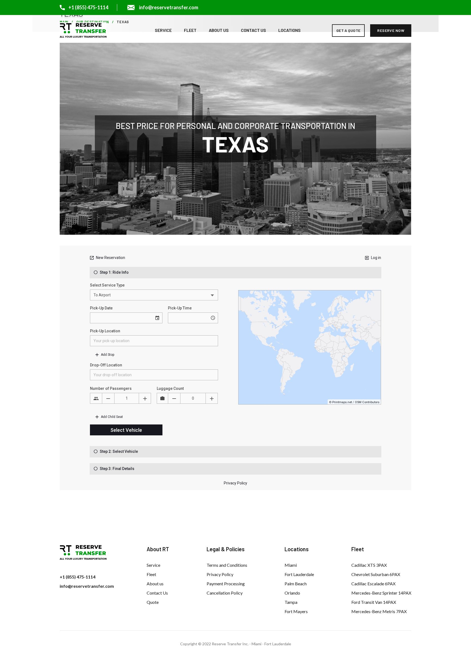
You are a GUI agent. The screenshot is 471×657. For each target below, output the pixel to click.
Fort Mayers (296, 611)
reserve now (390, 30)
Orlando (292, 592)
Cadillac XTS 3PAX (369, 565)
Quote (153, 602)
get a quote (348, 30)
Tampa (291, 602)
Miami (291, 565)
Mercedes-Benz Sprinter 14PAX (381, 592)
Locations (289, 30)
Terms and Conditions (227, 565)
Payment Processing (226, 583)
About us (219, 30)
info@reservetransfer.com (87, 586)
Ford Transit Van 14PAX (373, 602)
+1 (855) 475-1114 (77, 576)
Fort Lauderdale (299, 574)
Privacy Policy (220, 574)
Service (163, 30)
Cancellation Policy (225, 592)
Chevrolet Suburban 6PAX (375, 574)
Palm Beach (296, 583)
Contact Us (253, 30)
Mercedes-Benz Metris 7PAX (379, 611)
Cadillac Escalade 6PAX (373, 583)
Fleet (190, 30)
